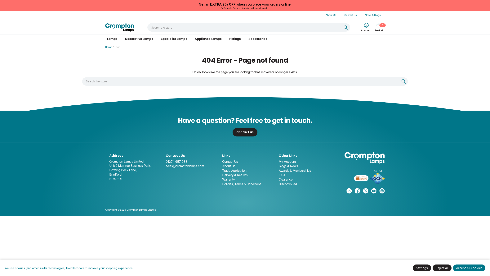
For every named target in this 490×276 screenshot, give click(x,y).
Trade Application (234, 170)
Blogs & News (288, 166)
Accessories (257, 39)
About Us (331, 15)
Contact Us (350, 15)
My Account (287, 161)
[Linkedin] (349, 191)
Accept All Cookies (469, 268)
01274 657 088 (176, 161)
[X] (365, 191)
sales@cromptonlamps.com (185, 166)
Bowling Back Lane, (123, 170)
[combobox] (244, 27)
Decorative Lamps (139, 39)
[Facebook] (357, 191)
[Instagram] (382, 191)
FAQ (282, 175)
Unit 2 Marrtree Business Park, (130, 166)
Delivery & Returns (235, 175)
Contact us (245, 132)
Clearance (286, 179)
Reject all (442, 268)
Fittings (235, 39)
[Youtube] (373, 191)
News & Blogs (373, 15)
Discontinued (288, 184)
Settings (422, 268)
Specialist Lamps (174, 39)
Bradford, (115, 174)
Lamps (112, 39)
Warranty (228, 179)
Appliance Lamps (208, 39)
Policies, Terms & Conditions (241, 184)
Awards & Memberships (295, 170)
